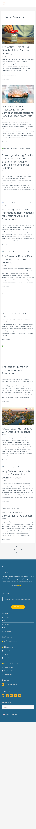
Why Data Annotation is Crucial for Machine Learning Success (16, 474)
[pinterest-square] (20, 695)
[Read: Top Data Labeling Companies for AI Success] (10, 508)
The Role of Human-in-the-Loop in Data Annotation (15, 370)
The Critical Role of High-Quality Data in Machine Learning (17, 50)
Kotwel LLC (20, 585)
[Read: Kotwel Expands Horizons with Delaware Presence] (18, 416)
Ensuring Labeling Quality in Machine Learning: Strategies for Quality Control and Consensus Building (17, 161)
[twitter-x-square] (16, 695)
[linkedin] (4, 695)
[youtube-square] (12, 695)
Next (18, 553)
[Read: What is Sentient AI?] (18, 301)
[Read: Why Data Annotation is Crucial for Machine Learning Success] (10, 466)
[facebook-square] (8, 695)
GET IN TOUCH (18, 607)
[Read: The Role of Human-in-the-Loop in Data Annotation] (18, 354)
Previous (18, 547)
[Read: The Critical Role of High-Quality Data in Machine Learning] (18, 34)
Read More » (6, 79)
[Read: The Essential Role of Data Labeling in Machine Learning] (15, 251)
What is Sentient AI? (14, 313)
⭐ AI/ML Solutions (9, 641)
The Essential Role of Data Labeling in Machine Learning (17, 259)
